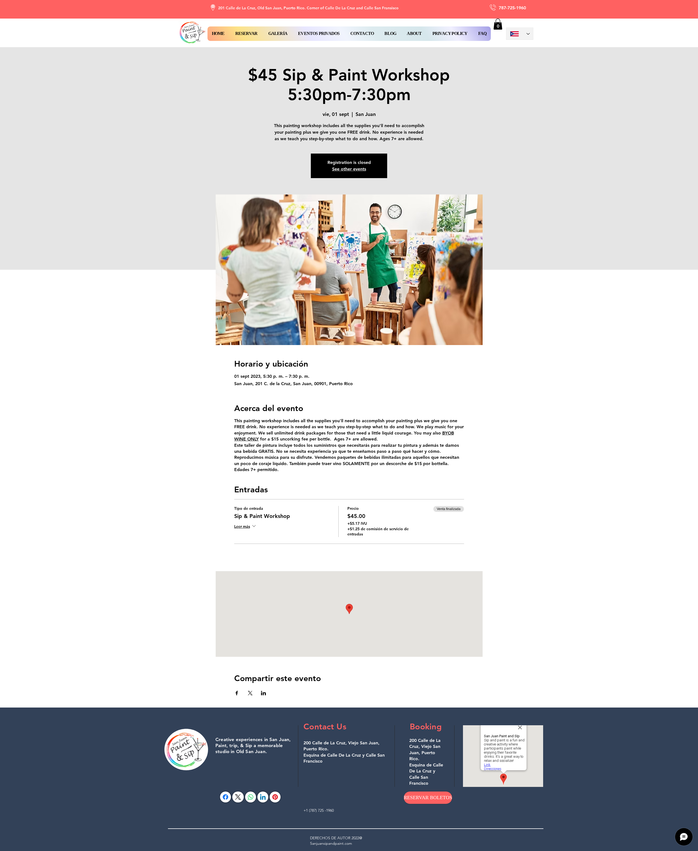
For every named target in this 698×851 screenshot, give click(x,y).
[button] (246, 33)
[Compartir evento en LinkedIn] (263, 693)
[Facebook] (225, 797)
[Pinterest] (275, 797)
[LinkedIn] (262, 797)
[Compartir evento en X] (250, 693)
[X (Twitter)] (237, 797)
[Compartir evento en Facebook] (236, 693)
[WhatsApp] (250, 797)
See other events (349, 169)
